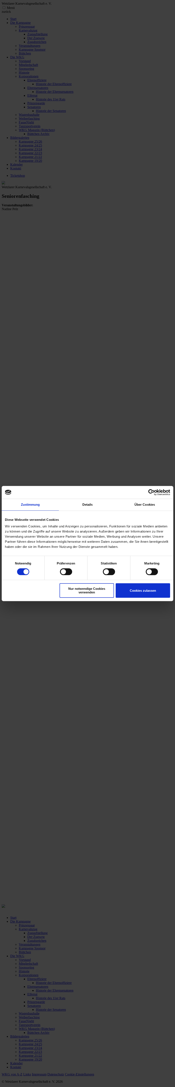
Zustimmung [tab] (30, 504)
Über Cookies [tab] (144, 504)
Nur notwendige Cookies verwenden (86, 590)
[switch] (66, 571)
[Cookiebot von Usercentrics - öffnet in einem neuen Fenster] (151, 492)
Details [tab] (87, 504)
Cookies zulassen (143, 590)
